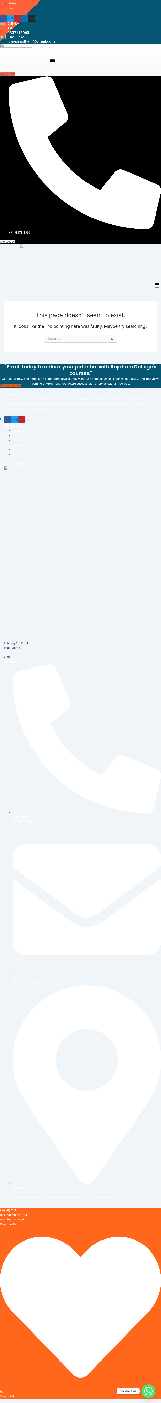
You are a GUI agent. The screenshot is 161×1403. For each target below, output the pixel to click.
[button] (52, 61)
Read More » (12, 648)
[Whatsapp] (148, 1391)
